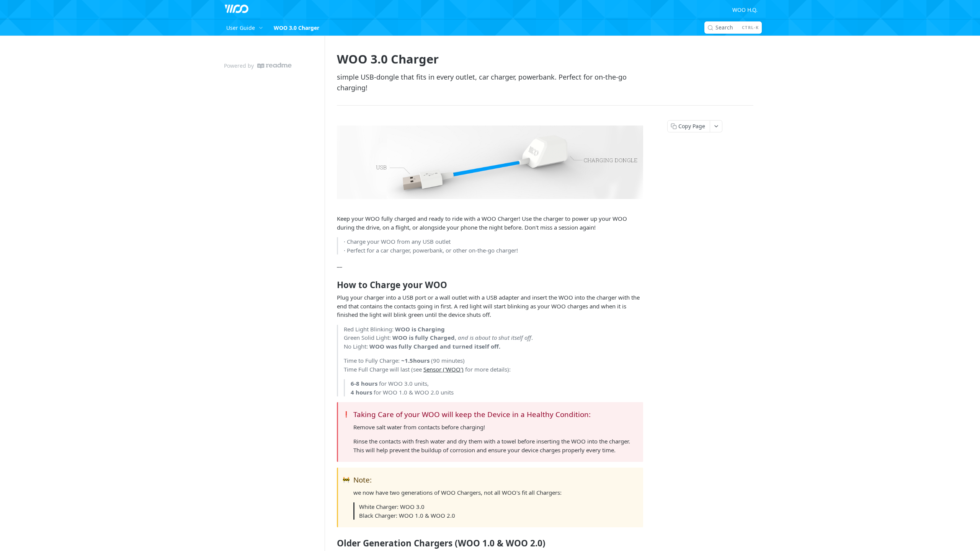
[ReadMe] (274, 65)
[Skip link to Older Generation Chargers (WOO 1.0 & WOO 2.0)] (331, 543)
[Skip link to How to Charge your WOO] (331, 284)
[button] (490, 162)
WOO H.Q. (745, 9)
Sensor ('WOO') (443, 369)
